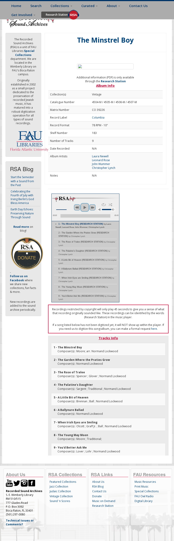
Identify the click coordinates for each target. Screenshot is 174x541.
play (84, 207)
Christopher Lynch (103, 168)
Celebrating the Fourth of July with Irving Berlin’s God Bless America (22, 197)
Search (35, 5)
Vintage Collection (61, 496)
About (112, 5)
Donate (97, 496)
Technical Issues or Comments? (20, 522)
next (92, 207)
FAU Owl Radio (144, 496)
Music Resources (145, 482)
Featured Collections (63, 482)
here (154, 329)
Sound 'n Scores (60, 501)
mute (100, 209)
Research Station (57, 15)
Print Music (141, 486)
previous (77, 207)
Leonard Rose (101, 160)
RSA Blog (98, 486)
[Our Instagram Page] (24, 483)
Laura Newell (100, 156)
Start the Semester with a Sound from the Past (22, 181)
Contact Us (138, 5)
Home (16, 5)
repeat (103, 205)
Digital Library (143, 501)
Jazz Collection (59, 486)
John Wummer (101, 164)
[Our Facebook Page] (31, 483)
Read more (21, 227)
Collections (60, 5)
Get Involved (22, 14)
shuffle (110, 205)
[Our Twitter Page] (16, 483)
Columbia (98, 117)
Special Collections (147, 491)
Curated (88, 5)
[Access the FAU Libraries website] (30, 139)
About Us (98, 482)
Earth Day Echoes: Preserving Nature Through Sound (22, 213)
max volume (113, 209)
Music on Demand (103, 501)
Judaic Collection (60, 491)
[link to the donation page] (27, 253)
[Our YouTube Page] (9, 483)
